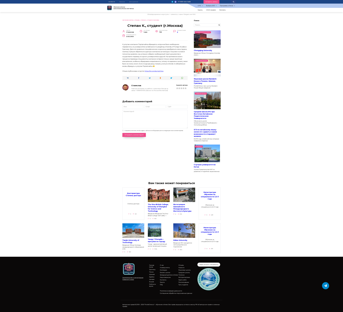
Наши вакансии (165, 277)
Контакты (222, 10)
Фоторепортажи (184, 277)
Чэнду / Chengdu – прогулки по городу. (157, 240)
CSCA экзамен (211, 10)
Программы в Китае (226, 5)
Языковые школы (184, 270)
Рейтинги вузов (152, 285)
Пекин (151, 272)
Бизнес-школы (165, 272)
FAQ (161, 285)
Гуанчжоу (152, 269)
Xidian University (180, 240)
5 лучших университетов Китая (205, 166)
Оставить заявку (211, 2)
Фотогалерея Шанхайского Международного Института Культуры (182, 207)
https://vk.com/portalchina (154, 71)
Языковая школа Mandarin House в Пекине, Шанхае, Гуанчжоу (205, 81)
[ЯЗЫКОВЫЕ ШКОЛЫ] (207, 75)
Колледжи (163, 270)
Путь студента (183, 285)
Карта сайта (182, 280)
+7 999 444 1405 (184, 2)
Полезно (181, 275)
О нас (162, 265)
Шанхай (152, 274)
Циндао (152, 279)
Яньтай (151, 282)
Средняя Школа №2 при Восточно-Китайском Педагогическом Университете (204, 115)
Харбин (151, 277)
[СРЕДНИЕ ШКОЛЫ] (207, 108)
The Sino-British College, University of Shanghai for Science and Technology (158, 207)
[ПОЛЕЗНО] (207, 161)
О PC (199, 5)
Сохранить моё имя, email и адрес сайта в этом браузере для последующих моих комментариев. (153, 130)
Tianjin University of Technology (130, 241)
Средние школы (184, 272)
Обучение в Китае (127, 20)
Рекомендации (183, 282)
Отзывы (137, 20)
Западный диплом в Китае (169, 275)
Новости (181, 267)
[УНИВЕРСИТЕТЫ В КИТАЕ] (207, 47)
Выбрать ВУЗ (210, 5)
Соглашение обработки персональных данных (176, 293)
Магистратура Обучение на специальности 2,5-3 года (210, 195)
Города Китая (151, 266)
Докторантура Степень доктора (133, 194)
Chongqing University (203, 50)
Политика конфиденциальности (171, 291)
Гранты (200, 10)
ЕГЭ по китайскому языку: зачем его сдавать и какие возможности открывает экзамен (205, 133)
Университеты (165, 267)
